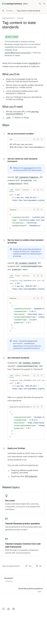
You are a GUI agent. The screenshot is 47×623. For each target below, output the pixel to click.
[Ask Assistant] (41, 139)
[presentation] (26, 145)
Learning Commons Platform (22, 112)
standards (33, 63)
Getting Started (8, 18)
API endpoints (31, 476)
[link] (23, 502)
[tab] (11, 189)
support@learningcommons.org (18, 52)
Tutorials (20, 18)
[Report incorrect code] (34, 139)
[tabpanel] (26, 197)
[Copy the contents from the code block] (38, 139)
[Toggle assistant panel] (44, 4)
